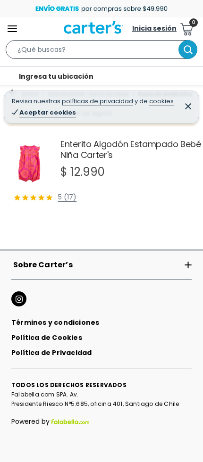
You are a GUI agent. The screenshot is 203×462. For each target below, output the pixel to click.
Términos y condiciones (55, 322)
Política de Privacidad (51, 352)
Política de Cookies (46, 337)
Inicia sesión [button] (154, 28)
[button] (101, 51)
